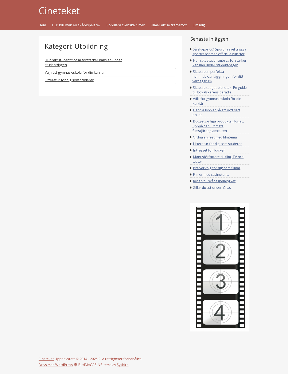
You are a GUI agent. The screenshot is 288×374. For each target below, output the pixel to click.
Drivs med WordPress (56, 364)
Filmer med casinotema (211, 174)
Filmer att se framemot (169, 25)
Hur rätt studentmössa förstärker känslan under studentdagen (219, 62)
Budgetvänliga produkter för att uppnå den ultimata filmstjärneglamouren (218, 126)
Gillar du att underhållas (212, 187)
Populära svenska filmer (125, 25)
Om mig (199, 25)
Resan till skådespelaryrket (214, 181)
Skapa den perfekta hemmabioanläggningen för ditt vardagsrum (217, 76)
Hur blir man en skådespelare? (76, 25)
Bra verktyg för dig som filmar (216, 168)
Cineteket (59, 11)
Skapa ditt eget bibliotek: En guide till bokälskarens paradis (219, 89)
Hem (42, 25)
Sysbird (122, 364)
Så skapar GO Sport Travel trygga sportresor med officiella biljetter (219, 51)
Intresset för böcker (209, 150)
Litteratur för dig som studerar (217, 143)
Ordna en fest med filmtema (215, 137)
